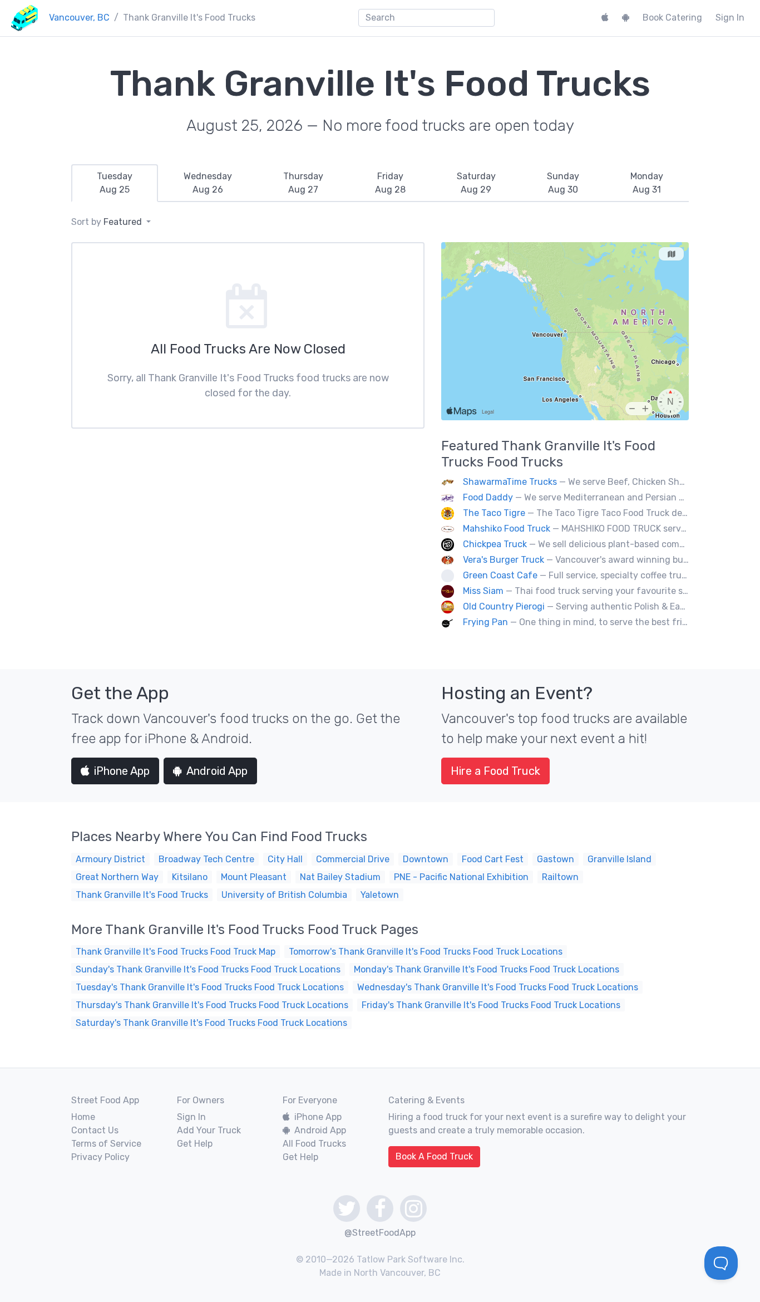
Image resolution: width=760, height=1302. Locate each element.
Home (83, 1117)
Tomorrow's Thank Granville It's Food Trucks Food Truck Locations (425, 951)
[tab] (114, 183)
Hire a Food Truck (495, 771)
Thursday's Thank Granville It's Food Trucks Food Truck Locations (212, 1005)
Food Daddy (488, 497)
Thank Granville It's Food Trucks (142, 895)
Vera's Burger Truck (503, 559)
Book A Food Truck (434, 1156)
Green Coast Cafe (500, 575)
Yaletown (380, 895)
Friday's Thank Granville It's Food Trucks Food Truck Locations (491, 1005)
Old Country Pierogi (504, 606)
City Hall (285, 859)
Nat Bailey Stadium (340, 877)
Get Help (195, 1143)
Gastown (555, 859)
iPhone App (122, 771)
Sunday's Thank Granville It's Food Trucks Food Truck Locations (208, 969)
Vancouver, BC (79, 17)
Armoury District (110, 859)
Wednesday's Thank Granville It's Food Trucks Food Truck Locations (497, 987)
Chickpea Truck (495, 544)
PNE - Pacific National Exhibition (461, 877)
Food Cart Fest (493, 859)
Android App (217, 771)
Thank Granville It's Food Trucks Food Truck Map (175, 951)
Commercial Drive (352, 859)
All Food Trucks (314, 1143)
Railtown (560, 877)
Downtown (425, 859)
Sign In (729, 17)
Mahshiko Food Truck (506, 528)
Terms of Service (106, 1143)
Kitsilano (190, 877)
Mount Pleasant (254, 877)
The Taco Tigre (494, 513)
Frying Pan (486, 622)
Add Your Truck (209, 1130)
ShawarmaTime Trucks (510, 481)
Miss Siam (483, 591)
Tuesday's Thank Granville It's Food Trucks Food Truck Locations (210, 987)
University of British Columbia (284, 895)
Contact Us (95, 1130)
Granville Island (620, 859)
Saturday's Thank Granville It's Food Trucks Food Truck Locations (211, 1023)
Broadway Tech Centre (206, 859)
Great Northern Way (117, 877)
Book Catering (672, 17)
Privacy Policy (100, 1157)
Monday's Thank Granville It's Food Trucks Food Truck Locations (486, 969)
